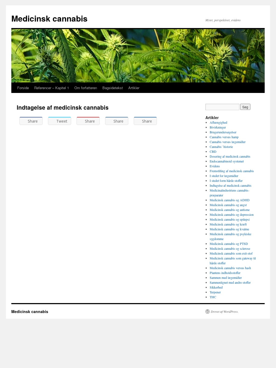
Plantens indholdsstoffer (225, 272)
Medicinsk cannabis (49, 18)
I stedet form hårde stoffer (226, 180)
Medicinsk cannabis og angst (228, 205)
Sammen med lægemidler (226, 277)
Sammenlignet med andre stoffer (230, 282)
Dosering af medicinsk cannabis (230, 156)
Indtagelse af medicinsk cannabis (230, 185)
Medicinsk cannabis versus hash (230, 268)
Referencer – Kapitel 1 (51, 87)
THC (213, 297)
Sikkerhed (216, 287)
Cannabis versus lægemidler (228, 142)
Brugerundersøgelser (223, 132)
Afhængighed (218, 122)
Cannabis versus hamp (224, 137)
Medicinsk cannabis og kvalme (229, 229)
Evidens (215, 166)
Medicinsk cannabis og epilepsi (230, 219)
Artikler (133, 87)
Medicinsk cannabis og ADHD (230, 200)
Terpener (215, 292)
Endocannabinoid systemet (227, 161)
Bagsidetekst (112, 87)
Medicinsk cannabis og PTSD (229, 243)
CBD (213, 151)
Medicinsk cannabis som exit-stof (231, 253)
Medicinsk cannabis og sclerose (230, 248)
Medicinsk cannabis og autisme (230, 209)
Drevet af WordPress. (225, 311)
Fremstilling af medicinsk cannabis (232, 171)
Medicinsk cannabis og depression (232, 214)
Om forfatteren (85, 87)
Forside (23, 87)
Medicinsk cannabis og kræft (228, 224)
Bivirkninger (218, 127)
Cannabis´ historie (221, 146)
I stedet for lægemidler (224, 175)
